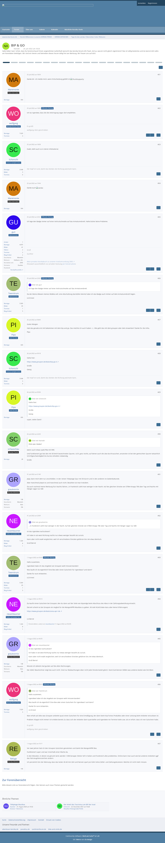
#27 (159, 320)
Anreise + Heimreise (16, 809)
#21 (159, 74)
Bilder (6, 172)
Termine (6, 136)
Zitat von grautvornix (39, 522)
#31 (159, 474)
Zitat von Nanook (38, 440)
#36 (159, 684)
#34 (159, 599)
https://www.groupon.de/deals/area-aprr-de (43, 611)
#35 (159, 639)
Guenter (12, 807)
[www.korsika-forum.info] (82, 13)
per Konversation (68, 264)
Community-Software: (82, 836)
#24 (159, 183)
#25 (159, 217)
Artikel (6, 242)
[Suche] (161, 3)
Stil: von (82, 839)
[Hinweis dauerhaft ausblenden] (162, 51)
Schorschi (67, 807)
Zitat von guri (37, 285)
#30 (159, 434)
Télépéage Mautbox (17, 804)
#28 (159, 353)
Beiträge (6, 100)
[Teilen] (161, 67)
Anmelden (142, 3)
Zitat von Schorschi (39, 399)
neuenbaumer (49, 624)
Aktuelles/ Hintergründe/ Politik (73, 809)
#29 (159, 392)
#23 (159, 144)
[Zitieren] (158, 98)
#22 (159, 108)
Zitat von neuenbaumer (41, 645)
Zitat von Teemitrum (39, 691)
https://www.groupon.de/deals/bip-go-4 (42, 362)
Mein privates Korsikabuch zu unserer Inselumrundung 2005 (50, 261)
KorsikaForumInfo (16, 270)
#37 (159, 744)
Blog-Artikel (7, 255)
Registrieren (152, 3)
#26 (159, 278)
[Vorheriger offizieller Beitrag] (148, 135)
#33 (159, 557)
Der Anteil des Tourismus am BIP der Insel (79, 804)
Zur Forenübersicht (14, 780)
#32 (159, 516)
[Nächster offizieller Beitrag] (152, 135)
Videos (6, 250)
